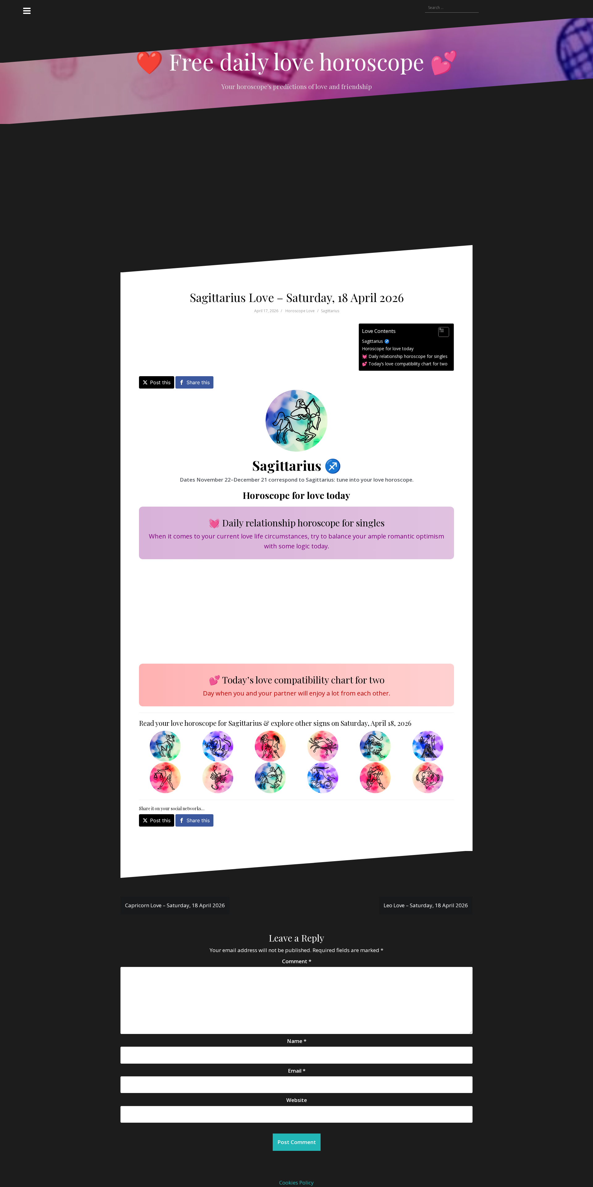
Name (296, 1040)
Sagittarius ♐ (375, 341)
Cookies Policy (296, 1182)
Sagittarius (330, 310)
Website (296, 1100)
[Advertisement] (288, 189)
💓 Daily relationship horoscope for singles (405, 356)
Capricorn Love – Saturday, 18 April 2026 (175, 905)
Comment (296, 961)
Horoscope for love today (388, 348)
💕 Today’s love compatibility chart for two (405, 364)
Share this (198, 382)
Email (296, 1070)
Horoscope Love (300, 310)
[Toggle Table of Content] (441, 332)
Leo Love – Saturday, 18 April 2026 (426, 905)
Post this (160, 382)
